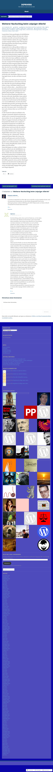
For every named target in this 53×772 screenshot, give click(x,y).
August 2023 (5, 615)
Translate (13, 331)
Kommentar (46, 311)
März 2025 (5, 587)
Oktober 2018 (6, 699)
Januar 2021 (5, 660)
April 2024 (5, 603)
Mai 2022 (5, 637)
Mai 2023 (5, 619)
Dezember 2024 (6, 591)
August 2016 (5, 737)
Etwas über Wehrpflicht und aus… (20, 377)
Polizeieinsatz (5, 31)
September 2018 (6, 701)
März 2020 (5, 674)
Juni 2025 (5, 583)
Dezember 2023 (6, 609)
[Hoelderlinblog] (9, 518)
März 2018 (5, 709)
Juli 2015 (5, 755)
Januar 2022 (5, 642)
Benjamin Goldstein (13, 195)
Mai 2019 (5, 689)
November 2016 (6, 733)
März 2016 (5, 744)
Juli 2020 (5, 669)
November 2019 (6, 680)
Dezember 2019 (6, 679)
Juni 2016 (5, 740)
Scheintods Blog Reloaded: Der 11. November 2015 (14, 359)
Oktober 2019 (6, 682)
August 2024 (5, 597)
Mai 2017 (5, 724)
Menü (26, 11)
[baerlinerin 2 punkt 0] (9, 531)
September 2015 (6, 752)
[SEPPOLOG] (43, 544)
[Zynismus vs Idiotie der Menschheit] (43, 451)
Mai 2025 (5, 584)
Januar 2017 (5, 730)
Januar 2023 (5, 625)
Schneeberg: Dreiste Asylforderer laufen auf (41, 186)
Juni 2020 (5, 670)
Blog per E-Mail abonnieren (12, 554)
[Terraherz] (43, 465)
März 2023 (5, 622)
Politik (43, 27)
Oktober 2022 (6, 629)
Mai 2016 (5, 741)
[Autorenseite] (43, 518)
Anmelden (5, 348)
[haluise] (9, 465)
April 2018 (5, 708)
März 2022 (5, 639)
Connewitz (44, 28)
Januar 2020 (5, 677)
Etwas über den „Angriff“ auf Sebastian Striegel (13, 362)
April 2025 (5, 586)
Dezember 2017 (6, 714)
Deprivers (26, 4)
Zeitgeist (18, 28)
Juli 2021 (5, 651)
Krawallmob (12, 29)
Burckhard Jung (38, 28)
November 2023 (6, 610)
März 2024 (5, 605)
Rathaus (10, 31)
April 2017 (5, 725)
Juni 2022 (5, 635)
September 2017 (6, 718)
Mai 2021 (5, 654)
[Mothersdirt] (9, 491)
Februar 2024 (6, 606)
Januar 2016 (5, 747)
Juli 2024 (5, 599)
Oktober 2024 (6, 594)
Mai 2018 (5, 706)
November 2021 (6, 645)
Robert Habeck (15, 31)
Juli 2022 (5, 634)
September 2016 (6, 736)
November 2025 (6, 575)
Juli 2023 (5, 616)
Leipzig (16, 29)
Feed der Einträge (7, 350)
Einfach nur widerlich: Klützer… (20, 370)
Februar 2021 (6, 658)
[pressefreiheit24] (43, 505)
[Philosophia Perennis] (30, 412)
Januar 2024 (5, 607)
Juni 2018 (5, 705)
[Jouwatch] (43, 412)
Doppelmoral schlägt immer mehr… (21, 380)
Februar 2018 (6, 711)
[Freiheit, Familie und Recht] (43, 491)
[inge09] (9, 544)
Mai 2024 (5, 602)
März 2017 (5, 727)
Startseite (4, 16)
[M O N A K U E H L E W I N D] (22, 505)
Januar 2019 (5, 695)
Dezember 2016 (6, 731)
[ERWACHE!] (43, 478)
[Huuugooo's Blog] (30, 518)
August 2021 (5, 650)
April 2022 (5, 638)
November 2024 (6, 593)
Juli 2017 (5, 721)
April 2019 (5, 690)
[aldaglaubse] (22, 478)
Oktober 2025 (6, 577)
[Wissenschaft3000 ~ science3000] (43, 425)
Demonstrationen (5, 29)
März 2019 (5, 692)
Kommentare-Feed (7, 351)
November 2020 (6, 663)
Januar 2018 (5, 712)
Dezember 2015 (6, 749)
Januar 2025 (5, 590)
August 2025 (5, 580)
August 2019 (5, 685)
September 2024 (6, 596)
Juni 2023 (5, 618)
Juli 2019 (5, 686)
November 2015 (6, 750)
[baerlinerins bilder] (30, 491)
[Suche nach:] (8, 569)
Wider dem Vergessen (11, 28)
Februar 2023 (6, 623)
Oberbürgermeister (38, 29)
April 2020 (5, 673)
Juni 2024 (5, 600)
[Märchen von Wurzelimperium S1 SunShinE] (9, 398)
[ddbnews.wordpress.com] (30, 438)
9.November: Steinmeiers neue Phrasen (11, 363)
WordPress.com (6, 353)
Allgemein (23, 27)
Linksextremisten (29, 29)
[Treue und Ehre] (22, 451)
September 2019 (6, 683)
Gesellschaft (38, 27)
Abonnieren (7, 563)
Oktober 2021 (6, 647)
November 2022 (6, 628)
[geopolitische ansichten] (9, 438)
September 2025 (6, 578)
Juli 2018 (5, 704)
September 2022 (6, 631)
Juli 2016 (5, 739)
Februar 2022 (6, 641)
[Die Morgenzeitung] (43, 438)
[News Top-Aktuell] (9, 451)
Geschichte (33, 27)
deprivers (16, 27)
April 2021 (5, 655)
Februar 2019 (6, 693)
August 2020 (5, 667)
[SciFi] (22, 398)
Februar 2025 (6, 588)
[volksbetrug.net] (9, 478)
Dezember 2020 (6, 661)
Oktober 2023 (6, 612)
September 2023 (6, 613)
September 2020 (6, 666)
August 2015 (5, 753)
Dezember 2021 (6, 644)
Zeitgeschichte (30, 28)
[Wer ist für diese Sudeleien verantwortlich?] (9, 425)
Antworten (10, 209)
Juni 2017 (5, 722)
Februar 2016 (6, 746)
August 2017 (5, 720)
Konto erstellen (6, 347)
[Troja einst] (22, 425)
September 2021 (6, 648)
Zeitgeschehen (23, 28)
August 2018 (5, 702)
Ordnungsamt (45, 29)
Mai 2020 (5, 672)
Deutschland (28, 27)
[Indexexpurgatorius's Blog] (9, 505)
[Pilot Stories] (22, 531)
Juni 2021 (5, 653)
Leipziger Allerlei (22, 29)
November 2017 (6, 715)
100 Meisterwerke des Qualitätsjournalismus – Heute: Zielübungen (17, 360)
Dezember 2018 (6, 696)
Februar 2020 (6, 676)
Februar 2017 (6, 728)
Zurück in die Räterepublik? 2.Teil (9, 186)
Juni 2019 (5, 688)
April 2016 (5, 743)
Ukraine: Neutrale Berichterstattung (11, 364)
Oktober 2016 (6, 734)
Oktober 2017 (6, 717)
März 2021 (5, 657)
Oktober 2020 (6, 664)
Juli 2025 (5, 581)
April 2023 (5, 621)
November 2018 (6, 698)
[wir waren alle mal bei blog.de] (30, 465)
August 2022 (5, 632)
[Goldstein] (43, 398)
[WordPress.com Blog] (43, 531)
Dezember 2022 (6, 626)
